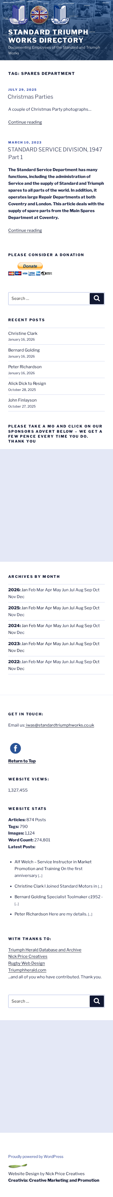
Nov (12, 632)
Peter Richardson (25, 366)
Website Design (23, 1173)
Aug (79, 607)
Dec (20, 650)
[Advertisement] (56, 505)
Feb (32, 607)
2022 (13, 661)
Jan (24, 589)
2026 (13, 589)
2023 (13, 643)
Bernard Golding (24, 350)
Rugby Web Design (26, 963)
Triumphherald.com (27, 970)
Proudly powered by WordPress (35, 1156)
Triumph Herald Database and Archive (44, 949)
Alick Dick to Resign (27, 383)
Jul (72, 607)
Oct (96, 607)
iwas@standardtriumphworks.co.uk (59, 725)
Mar (40, 607)
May (57, 607)
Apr (48, 607)
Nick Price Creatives (27, 956)
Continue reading (25, 122)
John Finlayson (22, 400)
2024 (14, 625)
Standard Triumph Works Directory (48, 36)
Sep (88, 607)
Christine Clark (22, 333)
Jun (65, 607)
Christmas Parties (30, 96)
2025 (13, 607)
